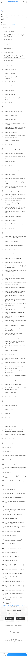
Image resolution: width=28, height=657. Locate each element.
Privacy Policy (14, 639)
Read (17, 655)
